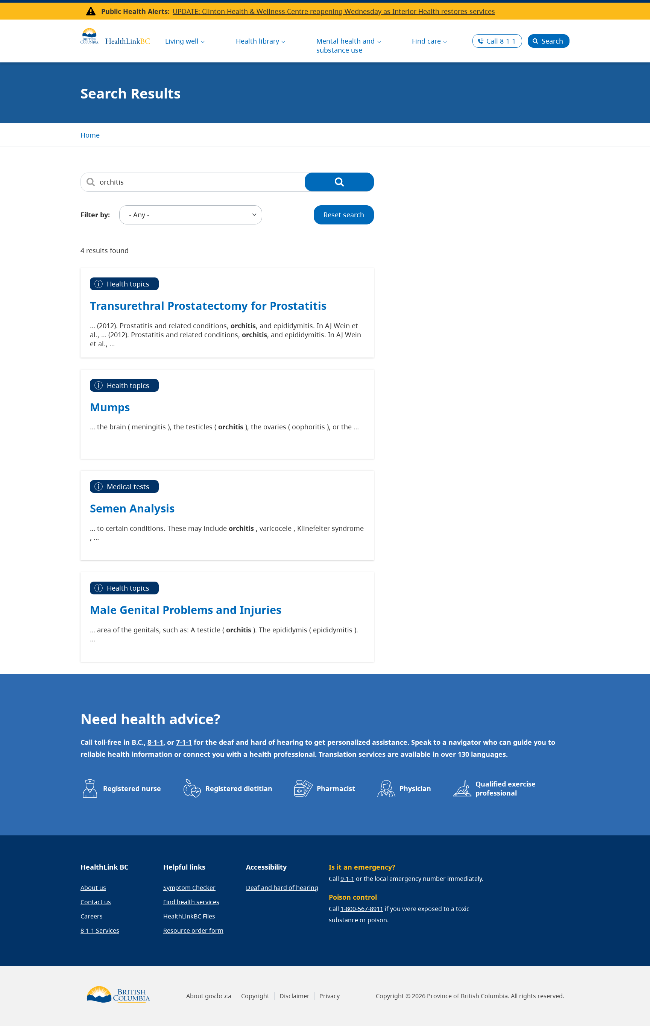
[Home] (115, 35)
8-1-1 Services (99, 930)
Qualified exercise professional (505, 788)
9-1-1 (347, 878)
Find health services (191, 902)
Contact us (95, 902)
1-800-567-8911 (361, 909)
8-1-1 (501, 40)
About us (93, 888)
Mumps (110, 407)
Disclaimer (294, 996)
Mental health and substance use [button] (345, 45)
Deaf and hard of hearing (282, 888)
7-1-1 (184, 742)
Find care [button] (426, 40)
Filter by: (95, 214)
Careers (91, 916)
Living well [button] (182, 40)
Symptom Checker (189, 888)
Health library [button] (257, 40)
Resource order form (193, 930)
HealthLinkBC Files (189, 916)
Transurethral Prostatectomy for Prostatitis (208, 305)
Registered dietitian (238, 788)
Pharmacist (336, 788)
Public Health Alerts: (135, 11)
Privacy (329, 996)
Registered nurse (132, 788)
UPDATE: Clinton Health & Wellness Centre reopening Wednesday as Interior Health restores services (334, 11)
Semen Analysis (132, 508)
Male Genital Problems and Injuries (185, 609)
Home (90, 134)
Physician (415, 788)
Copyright (255, 996)
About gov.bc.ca (208, 996)
